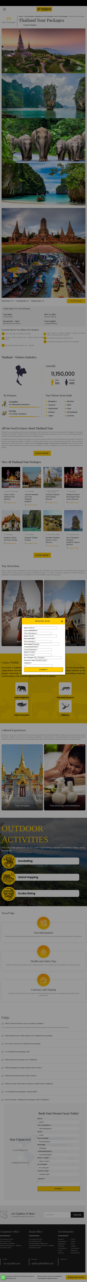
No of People (29, 658)
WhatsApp (28, 644)
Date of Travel (30, 652)
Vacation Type (30, 660)
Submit (43, 670)
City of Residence (31, 630)
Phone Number (30, 639)
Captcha (28, 663)
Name (26, 628)
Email (26, 636)
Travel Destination (31, 647)
